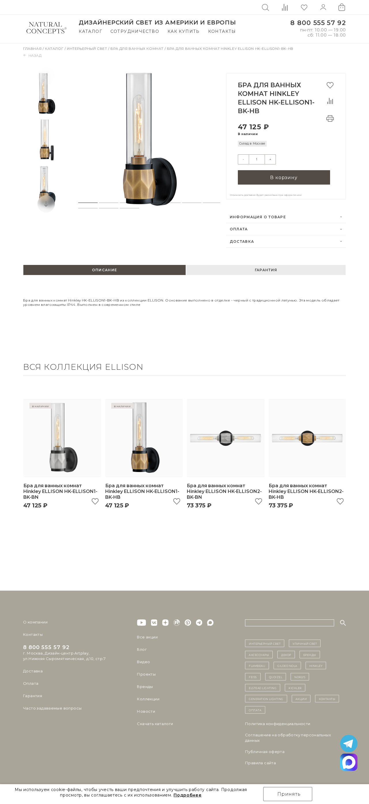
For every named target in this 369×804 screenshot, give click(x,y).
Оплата (239, 229)
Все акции (147, 637)
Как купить (183, 31)
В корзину (283, 177)
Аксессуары (259, 654)
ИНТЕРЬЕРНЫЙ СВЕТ (264, 643)
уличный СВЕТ (305, 643)
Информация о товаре (258, 217)
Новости (146, 711)
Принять (289, 794)
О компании (35, 622)
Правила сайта (260, 763)
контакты (327, 698)
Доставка (242, 241)
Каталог (90, 31)
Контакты (222, 31)
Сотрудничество (134, 31)
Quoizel (276, 676)
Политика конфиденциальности (277, 723)
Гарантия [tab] (266, 270)
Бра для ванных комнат (137, 48)
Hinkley (316, 665)
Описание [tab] (104, 270)
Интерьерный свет (87, 48)
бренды (309, 654)
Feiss (253, 676)
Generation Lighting (266, 698)
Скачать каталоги (155, 723)
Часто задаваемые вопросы (52, 708)
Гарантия (32, 695)
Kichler (295, 687)
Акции (301, 698)
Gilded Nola (287, 665)
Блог (142, 649)
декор (286, 654)
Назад (35, 55)
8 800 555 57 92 (318, 22)
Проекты (146, 674)
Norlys (299, 676)
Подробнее (188, 795)
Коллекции (148, 699)
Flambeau (257, 665)
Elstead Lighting (262, 687)
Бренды (145, 686)
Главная (33, 48)
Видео (143, 661)
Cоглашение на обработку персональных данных (288, 738)
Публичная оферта (265, 751)
